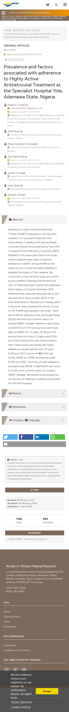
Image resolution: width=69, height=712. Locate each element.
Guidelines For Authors (17, 650)
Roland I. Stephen (17, 105)
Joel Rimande (15, 131)
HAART (19, 539)
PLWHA (11, 539)
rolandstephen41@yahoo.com (26, 108)
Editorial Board (12, 616)
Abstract (17, 219)
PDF (36, 490)
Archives (18, 30)
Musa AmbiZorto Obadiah (22, 144)
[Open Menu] (3, 13)
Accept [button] (47, 691)
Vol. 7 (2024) (33, 30)
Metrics (16, 393)
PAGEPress (22, 582)
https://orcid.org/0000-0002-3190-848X (25, 198)
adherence (29, 539)
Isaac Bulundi (15, 185)
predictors (41, 539)
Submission (10, 645)
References (19, 406)
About (7, 611)
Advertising (10, 626)
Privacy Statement (21, 702)
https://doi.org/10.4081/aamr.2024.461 (24, 54)
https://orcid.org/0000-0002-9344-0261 (25, 160)
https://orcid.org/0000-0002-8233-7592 (25, 112)
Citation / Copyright (26, 420)
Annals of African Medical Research (29, 12)
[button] (10, 437)
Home (8, 30)
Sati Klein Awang (17, 156)
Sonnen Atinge (16, 194)
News (7, 621)
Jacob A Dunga (16, 172)
